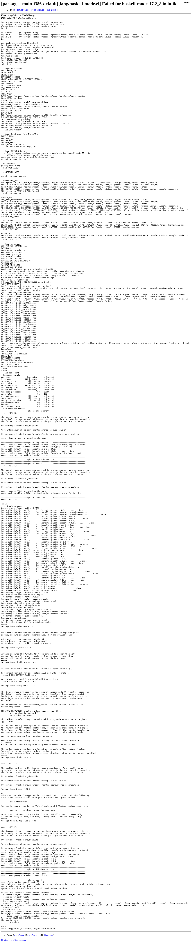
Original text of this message (13, 940)
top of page (19, 935)
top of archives (37, 10)
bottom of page (21, 10)
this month (51, 10)
